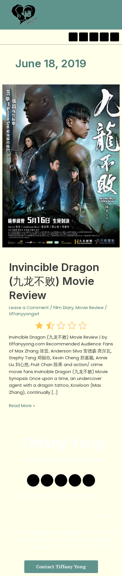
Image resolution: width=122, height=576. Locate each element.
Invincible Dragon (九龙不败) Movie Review (54, 281)
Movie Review (90, 308)
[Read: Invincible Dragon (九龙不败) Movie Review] (61, 166)
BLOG (108, 516)
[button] (115, 14)
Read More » (22, 405)
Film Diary (63, 308)
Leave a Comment (29, 308)
